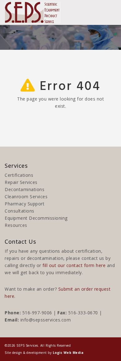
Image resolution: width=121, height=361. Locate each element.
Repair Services (21, 182)
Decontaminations (24, 189)
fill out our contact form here (74, 265)
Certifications (19, 175)
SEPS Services (27, 345)
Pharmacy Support (24, 204)
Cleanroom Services (26, 196)
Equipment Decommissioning (36, 218)
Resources (16, 225)
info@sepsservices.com (45, 320)
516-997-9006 (37, 313)
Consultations (19, 211)
